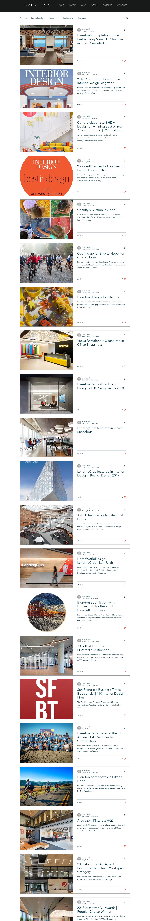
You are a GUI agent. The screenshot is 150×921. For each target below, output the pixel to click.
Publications (68, 18)
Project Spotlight (37, 18)
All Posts (23, 18)
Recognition (53, 18)
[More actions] (125, 29)
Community (81, 18)
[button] (127, 18)
